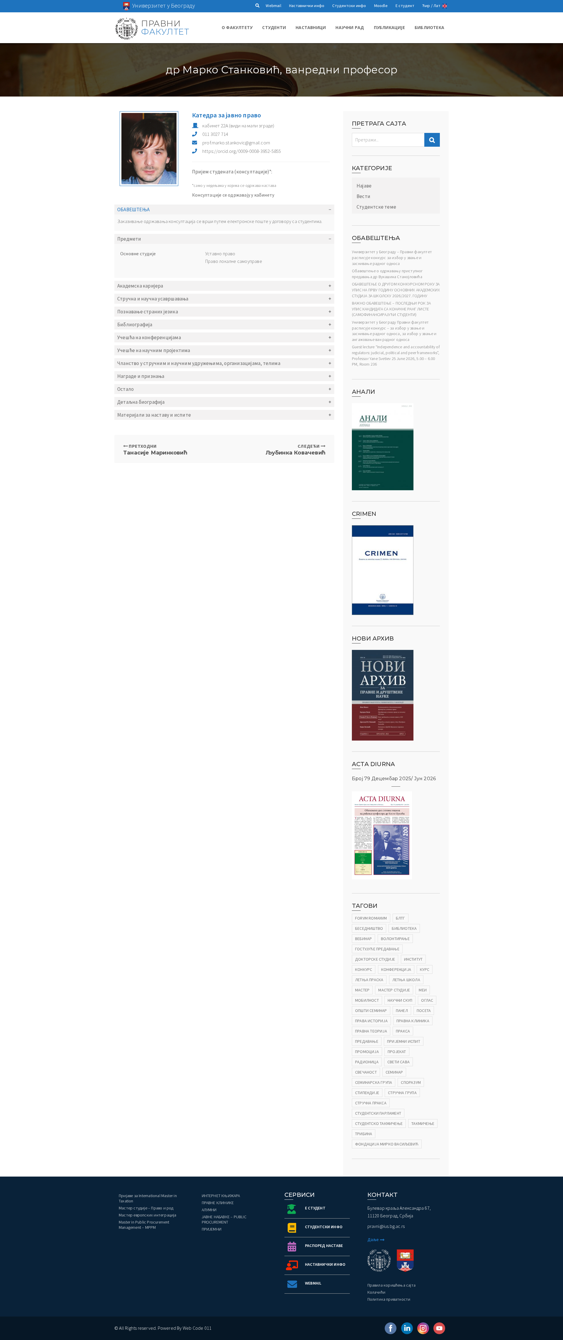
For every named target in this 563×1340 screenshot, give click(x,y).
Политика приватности (389, 1299)
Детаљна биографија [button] (141, 402)
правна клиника (412, 1020)
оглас (427, 1000)
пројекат (397, 1051)
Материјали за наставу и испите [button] (154, 415)
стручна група (402, 1092)
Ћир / (427, 5)
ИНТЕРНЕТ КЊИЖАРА (221, 1195)
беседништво (369, 928)
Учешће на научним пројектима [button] (153, 350)
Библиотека (429, 27)
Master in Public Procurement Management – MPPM (144, 1224)
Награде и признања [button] (141, 376)
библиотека (404, 928)
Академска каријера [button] (140, 286)
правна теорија (371, 1031)
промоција (367, 1051)
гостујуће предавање (377, 949)
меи (423, 990)
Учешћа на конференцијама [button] (149, 337)
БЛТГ (400, 918)
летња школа (406, 979)
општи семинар (371, 1010)
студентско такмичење (379, 1123)
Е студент (405, 5)
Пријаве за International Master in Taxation (148, 1198)
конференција (396, 969)
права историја (371, 1020)
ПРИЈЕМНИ (212, 1229)
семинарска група (373, 1082)
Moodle (381, 5)
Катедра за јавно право (226, 115)
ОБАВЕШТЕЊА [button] (133, 209)
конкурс (363, 969)
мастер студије (394, 990)
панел (402, 1010)
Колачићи (376, 1292)
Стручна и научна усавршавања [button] (153, 298)
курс (424, 969)
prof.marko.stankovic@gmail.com (236, 142)
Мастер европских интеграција (148, 1215)
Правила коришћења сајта (391, 1285)
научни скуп (400, 1000)
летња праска (369, 979)
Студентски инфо (349, 5)
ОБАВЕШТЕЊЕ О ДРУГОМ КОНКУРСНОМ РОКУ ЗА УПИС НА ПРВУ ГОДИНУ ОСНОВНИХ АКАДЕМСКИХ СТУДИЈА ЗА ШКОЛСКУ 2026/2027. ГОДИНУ (396, 289)
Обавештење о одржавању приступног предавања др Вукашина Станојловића (387, 273)
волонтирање (395, 938)
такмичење (422, 1123)
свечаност (366, 1072)
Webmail (273, 5)
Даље (373, 1239)
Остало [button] (125, 389)
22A (238, 125)
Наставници (311, 27)
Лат (436, 5)
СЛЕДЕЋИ (295, 449)
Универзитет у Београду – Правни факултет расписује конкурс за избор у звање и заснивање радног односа (392, 257)
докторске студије (375, 959)
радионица (367, 1061)
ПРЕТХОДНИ (155, 449)
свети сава (398, 1061)
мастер (362, 990)
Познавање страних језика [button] (147, 311)
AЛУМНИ (209, 1209)
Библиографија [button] (134, 324)
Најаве (364, 186)
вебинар (363, 938)
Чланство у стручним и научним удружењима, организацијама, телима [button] (198, 363)
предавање (366, 1041)
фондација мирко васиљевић (386, 1144)
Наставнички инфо (306, 5)
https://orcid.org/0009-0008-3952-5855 (241, 151)
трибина (363, 1133)
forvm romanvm (371, 918)
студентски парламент (378, 1113)
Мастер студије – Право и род (146, 1208)
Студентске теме (376, 207)
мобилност (367, 1000)
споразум (411, 1082)
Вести (363, 196)
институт (413, 959)
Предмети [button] (129, 239)
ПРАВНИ (165, 27)
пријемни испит (403, 1041)
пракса (403, 1031)
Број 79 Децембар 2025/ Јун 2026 (394, 778)
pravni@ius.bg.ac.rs (386, 1226)
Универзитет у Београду (163, 5)
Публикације (389, 27)
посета (424, 1010)
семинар (394, 1072)
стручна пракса (370, 1103)
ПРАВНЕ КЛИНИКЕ (218, 1202)
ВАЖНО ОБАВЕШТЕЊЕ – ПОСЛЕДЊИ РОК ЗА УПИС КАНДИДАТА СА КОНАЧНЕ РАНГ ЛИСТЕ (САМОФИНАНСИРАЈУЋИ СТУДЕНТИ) (391, 308)
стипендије (367, 1092)
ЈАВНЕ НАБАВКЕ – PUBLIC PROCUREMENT (224, 1219)
